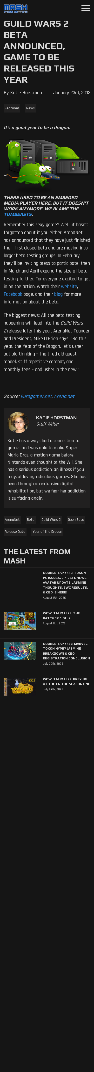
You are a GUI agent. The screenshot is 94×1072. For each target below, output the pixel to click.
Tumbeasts (18, 214)
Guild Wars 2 (51, 519)
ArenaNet (12, 519)
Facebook (13, 294)
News (30, 108)
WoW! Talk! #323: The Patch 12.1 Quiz (61, 615)
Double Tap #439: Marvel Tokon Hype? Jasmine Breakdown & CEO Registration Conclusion (66, 651)
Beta (30, 519)
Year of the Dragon (47, 531)
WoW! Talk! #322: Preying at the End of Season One (66, 681)
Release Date (15, 531)
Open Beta (76, 519)
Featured (12, 108)
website (69, 286)
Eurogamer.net (36, 396)
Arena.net (64, 396)
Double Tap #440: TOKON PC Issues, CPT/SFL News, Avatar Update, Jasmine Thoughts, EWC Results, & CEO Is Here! (65, 582)
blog (58, 294)
